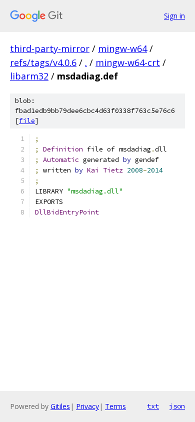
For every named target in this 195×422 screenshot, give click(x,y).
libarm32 (29, 76)
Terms (115, 406)
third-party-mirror (50, 48)
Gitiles (60, 406)
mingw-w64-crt (128, 62)
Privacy (87, 406)
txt (153, 406)
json (177, 406)
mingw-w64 (122, 48)
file (27, 120)
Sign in (174, 15)
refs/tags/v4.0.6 (43, 62)
